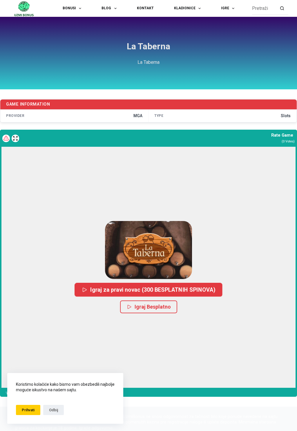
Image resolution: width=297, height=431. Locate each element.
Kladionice (184, 8)
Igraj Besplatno (153, 307)
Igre (225, 8)
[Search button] (282, 8)
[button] (148, 250)
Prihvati (28, 410)
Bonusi (69, 8)
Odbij (53, 410)
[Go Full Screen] (15, 138)
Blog (106, 8)
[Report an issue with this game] (6, 138)
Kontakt (145, 8)
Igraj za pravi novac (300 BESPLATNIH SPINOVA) (153, 289)
